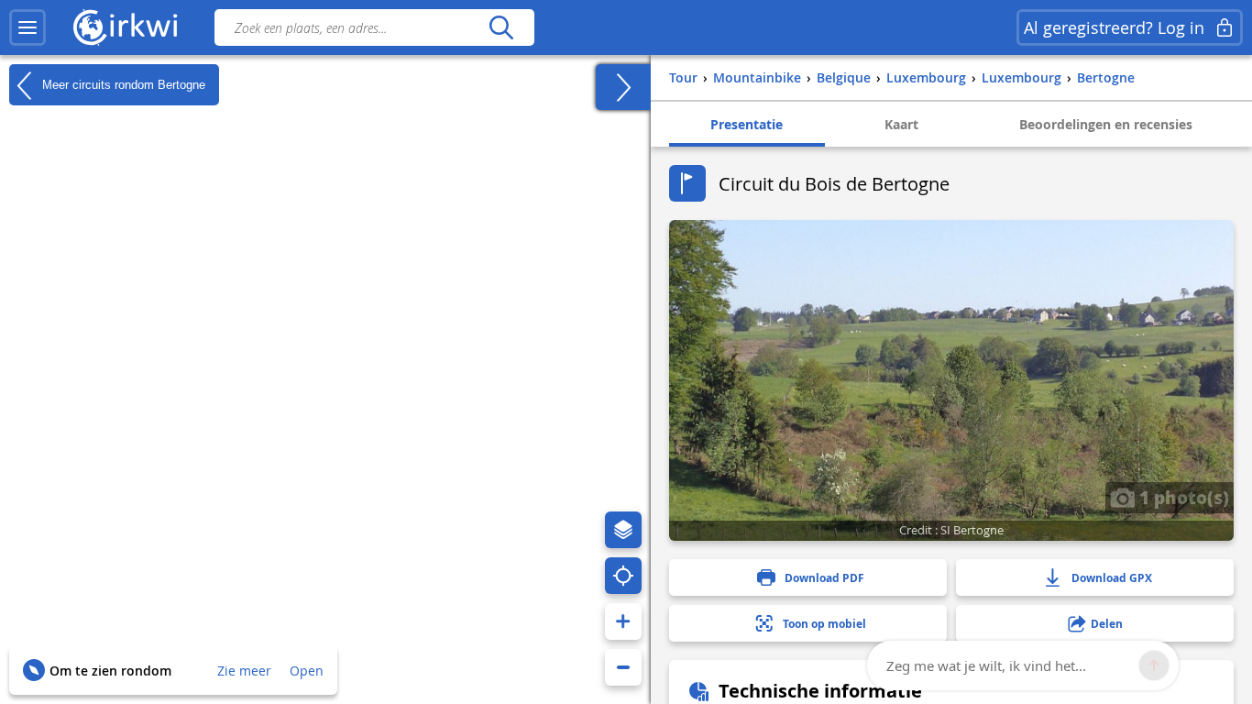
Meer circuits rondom (121, 84)
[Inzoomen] (623, 621)
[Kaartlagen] (623, 530)
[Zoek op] (501, 27)
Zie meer (244, 670)
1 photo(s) (1182, 497)
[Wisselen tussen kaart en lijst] (623, 87)
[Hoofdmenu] (27, 27)
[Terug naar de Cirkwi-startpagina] (125, 27)
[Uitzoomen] (623, 667)
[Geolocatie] (623, 575)
